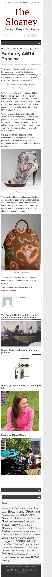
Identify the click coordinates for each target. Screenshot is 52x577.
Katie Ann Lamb (17, 537)
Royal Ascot (26, 550)
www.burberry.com (9, 290)
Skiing (6, 553)
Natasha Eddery (21, 544)
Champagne (17, 521)
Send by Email (36, 65)
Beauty (4, 512)
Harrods (37, 531)
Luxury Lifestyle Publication (22, 29)
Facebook (32, 35)
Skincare (13, 554)
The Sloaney (21, 16)
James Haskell (10, 534)
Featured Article (17, 532)
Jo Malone (25, 534)
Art (13, 508)
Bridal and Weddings (10, 515)
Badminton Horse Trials (27, 508)
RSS (35, 35)
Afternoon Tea (6, 508)
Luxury (30, 540)
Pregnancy (5, 547)
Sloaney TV (30, 554)
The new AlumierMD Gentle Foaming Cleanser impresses (21, 3)
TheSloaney (37, 49)
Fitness (25, 531)
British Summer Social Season (21, 519)
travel (35, 556)
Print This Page (22, 65)
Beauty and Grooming (24, 511)
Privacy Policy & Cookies (14, 566)
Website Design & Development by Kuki (26, 571)
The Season (10, 557)
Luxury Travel (7, 544)
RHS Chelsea (28, 547)
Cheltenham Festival (26, 525)
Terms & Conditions (30, 566)
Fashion (6, 531)
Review (18, 547)
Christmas (7, 528)
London (19, 540)
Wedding (5, 560)
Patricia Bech (34, 544)
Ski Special (21, 554)
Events (38, 528)
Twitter (28, 35)
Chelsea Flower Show (18, 522)
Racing (12, 547)
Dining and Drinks (24, 528)
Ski (33, 550)
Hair (31, 531)
